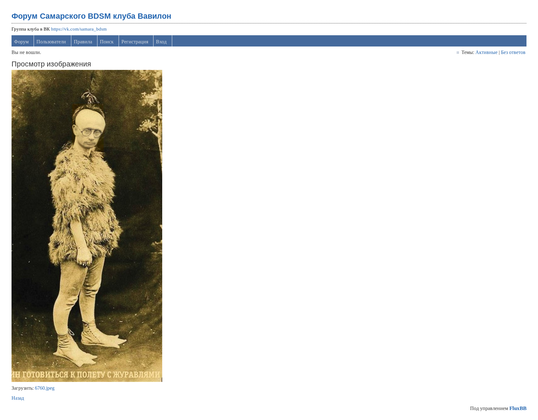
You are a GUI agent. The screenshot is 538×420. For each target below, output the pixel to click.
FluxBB (517, 408)
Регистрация (134, 41)
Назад (18, 398)
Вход (161, 41)
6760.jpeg (44, 388)
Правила (83, 41)
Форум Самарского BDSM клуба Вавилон (91, 16)
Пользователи (51, 41)
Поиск (107, 41)
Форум (21, 41)
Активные (486, 52)
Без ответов (513, 52)
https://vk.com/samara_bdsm (79, 29)
